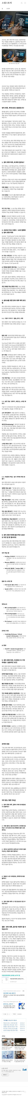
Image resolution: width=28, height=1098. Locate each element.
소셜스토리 (7, 3)
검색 (22, 3)
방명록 (8, 8)
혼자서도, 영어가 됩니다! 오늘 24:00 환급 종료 (9, 1004)
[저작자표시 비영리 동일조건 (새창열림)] (19, 1014)
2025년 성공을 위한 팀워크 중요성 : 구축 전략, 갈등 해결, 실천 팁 (11, 1031)
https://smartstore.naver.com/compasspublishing (12, 991)
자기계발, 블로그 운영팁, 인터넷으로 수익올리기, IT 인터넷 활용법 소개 (11, 1071)
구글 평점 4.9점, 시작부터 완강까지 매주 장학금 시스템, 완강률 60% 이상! (9, 1006)
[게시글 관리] (9, 1014)
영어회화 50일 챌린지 (9, 993)
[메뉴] (25, 3)
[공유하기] (7, 1014)
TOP (25, 1092)
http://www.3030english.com (10, 1001)
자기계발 (6, 1020)
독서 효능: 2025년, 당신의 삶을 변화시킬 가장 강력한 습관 (11, 1029)
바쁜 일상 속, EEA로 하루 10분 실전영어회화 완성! (13, 996)
